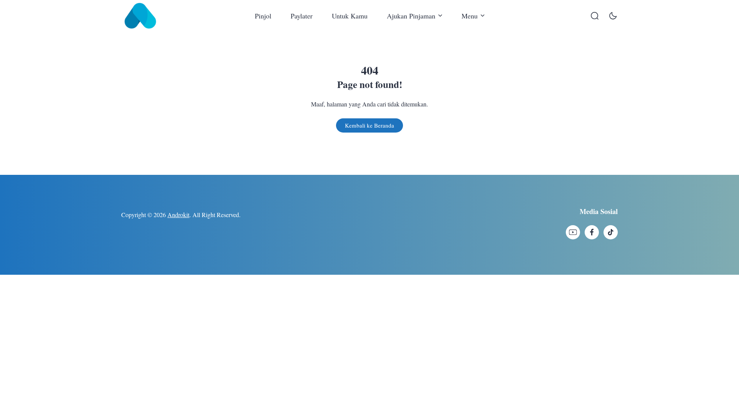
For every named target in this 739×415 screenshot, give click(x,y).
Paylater (302, 15)
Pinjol (263, 15)
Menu (469, 15)
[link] (573, 232)
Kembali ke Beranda (369, 125)
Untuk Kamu (350, 15)
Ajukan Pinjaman (411, 15)
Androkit (178, 215)
